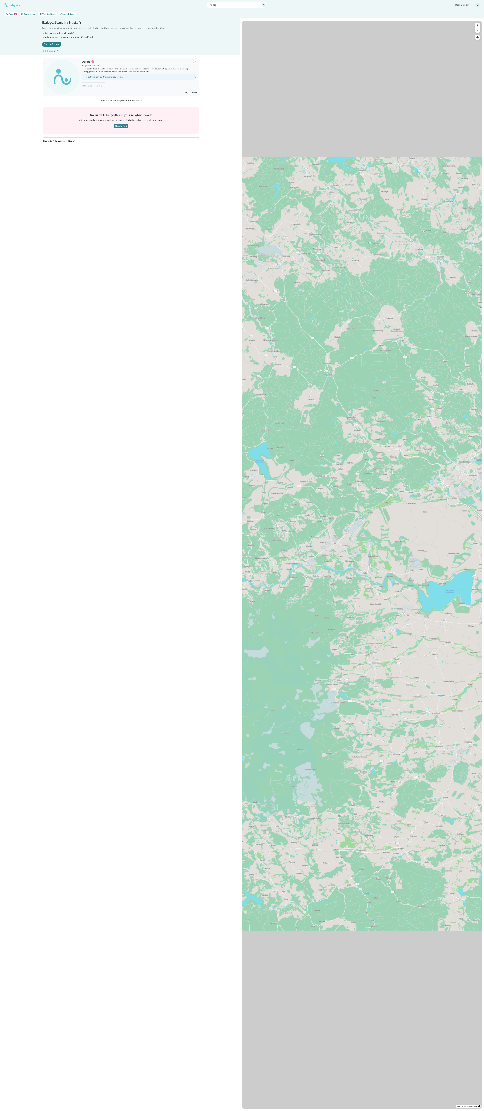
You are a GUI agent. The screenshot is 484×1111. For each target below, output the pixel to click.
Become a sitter (463, 5)
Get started (121, 126)
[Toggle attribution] (479, 1106)
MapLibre (460, 1106)
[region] (362, 565)
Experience (29, 14)
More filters (68, 14)
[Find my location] (477, 37)
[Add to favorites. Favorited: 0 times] (194, 62)
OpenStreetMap (471, 1106)
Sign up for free (52, 44)
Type (12, 14)
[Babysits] (12, 5)
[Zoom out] (477, 30)
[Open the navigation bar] (477, 5)
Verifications (48, 14)
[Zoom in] (477, 25)
